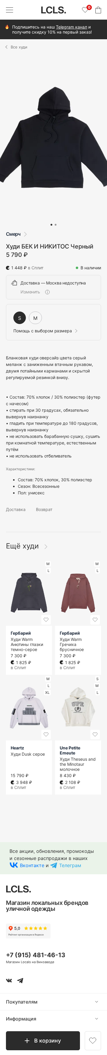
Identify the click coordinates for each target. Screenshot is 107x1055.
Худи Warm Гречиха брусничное (72, 644)
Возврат (44, 509)
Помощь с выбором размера (42, 331)
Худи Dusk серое (28, 754)
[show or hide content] (101, 1002)
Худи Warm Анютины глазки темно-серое (27, 644)
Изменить (30, 292)
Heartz (17, 747)
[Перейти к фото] (51, 225)
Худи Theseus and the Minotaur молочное (78, 764)
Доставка (16, 509)
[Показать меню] (9, 9)
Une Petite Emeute (70, 750)
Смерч (13, 234)
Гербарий (21, 633)
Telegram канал (71, 26)
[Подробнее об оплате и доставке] (47, 292)
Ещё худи (23, 546)
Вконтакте (32, 865)
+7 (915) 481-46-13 (35, 955)
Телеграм (70, 865)
